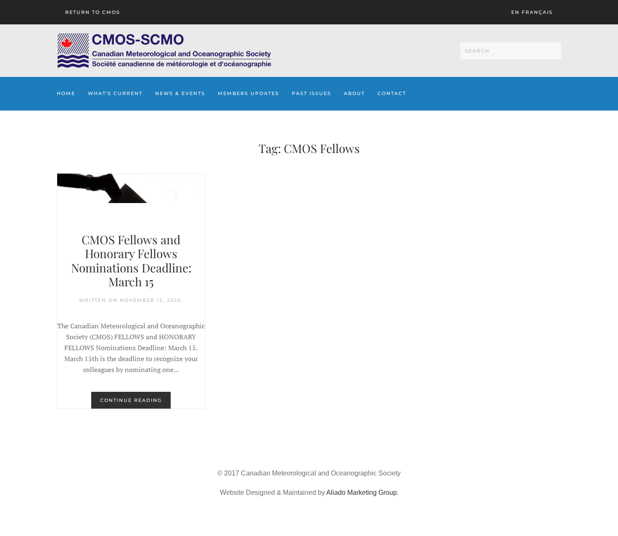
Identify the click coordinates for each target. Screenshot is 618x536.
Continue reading (131, 400)
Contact (392, 93)
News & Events (180, 93)
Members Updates (248, 93)
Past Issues (311, 93)
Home (66, 93)
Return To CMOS (92, 12)
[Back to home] (164, 51)
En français (532, 12)
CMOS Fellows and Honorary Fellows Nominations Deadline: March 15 (131, 261)
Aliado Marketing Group (361, 492)
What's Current (115, 93)
